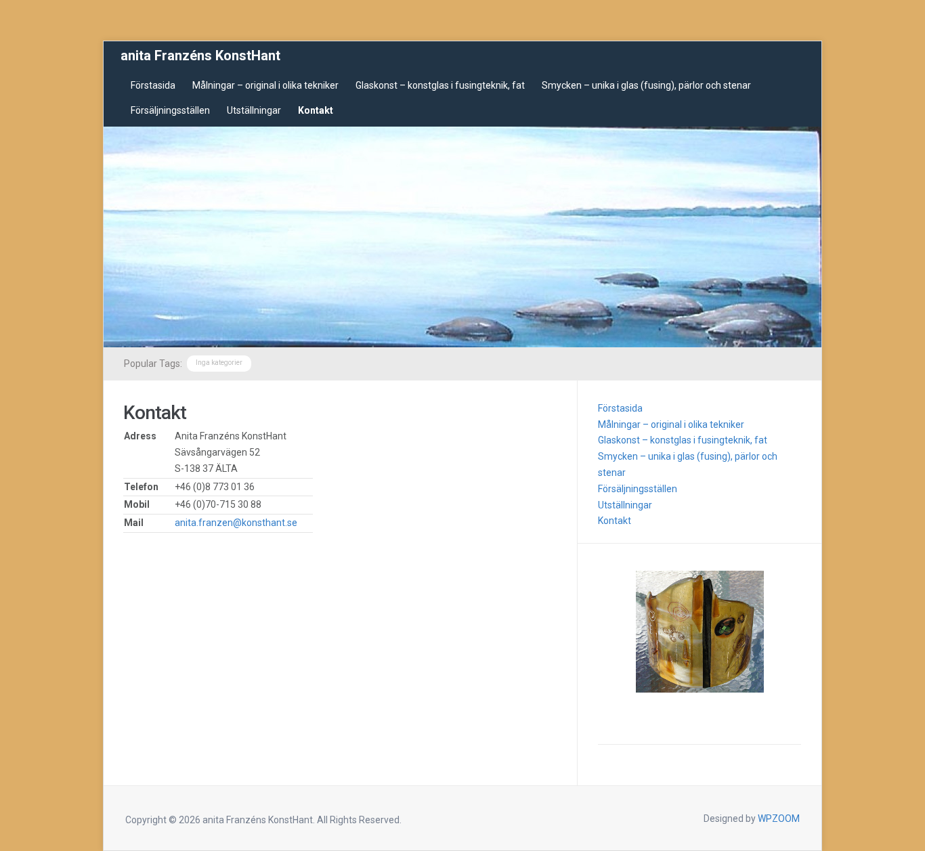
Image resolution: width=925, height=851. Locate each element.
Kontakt (315, 110)
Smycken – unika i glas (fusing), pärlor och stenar (646, 85)
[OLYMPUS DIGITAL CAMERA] (699, 632)
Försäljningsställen (170, 110)
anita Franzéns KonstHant (200, 55)
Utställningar (254, 110)
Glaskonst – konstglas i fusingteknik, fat (440, 85)
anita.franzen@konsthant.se (236, 522)
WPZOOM (779, 818)
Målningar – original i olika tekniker (265, 85)
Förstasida (153, 85)
